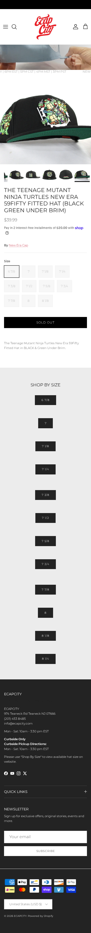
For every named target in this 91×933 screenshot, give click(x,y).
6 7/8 (45, 400)
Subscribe (45, 851)
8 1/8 (45, 635)
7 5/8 (45, 541)
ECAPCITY (20, 916)
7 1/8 (45, 446)
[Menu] (5, 26)
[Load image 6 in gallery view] (45, 118)
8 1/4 (45, 658)
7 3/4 (45, 564)
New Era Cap (18, 245)
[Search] (16, 26)
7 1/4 (45, 469)
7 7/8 (45, 589)
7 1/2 (45, 518)
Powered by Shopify (40, 916)
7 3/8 (45, 495)
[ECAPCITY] (45, 27)
